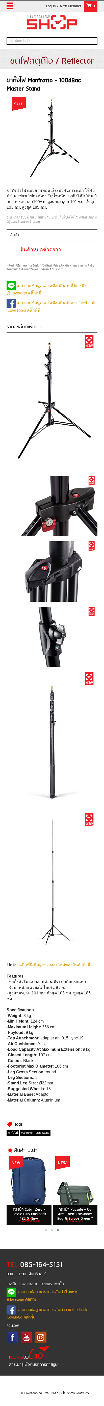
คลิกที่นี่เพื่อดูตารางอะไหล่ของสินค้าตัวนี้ (54, 965)
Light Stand (42, 1132)
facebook (12, 1337)
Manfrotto (27, 1132)
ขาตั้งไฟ (13, 1132)
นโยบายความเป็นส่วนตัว (75, 1393)
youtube (26, 1337)
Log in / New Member (63, 6)
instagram (40, 1337)
